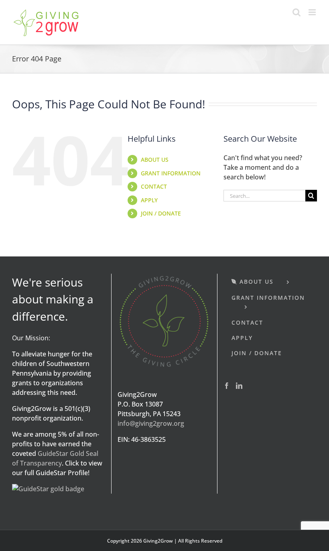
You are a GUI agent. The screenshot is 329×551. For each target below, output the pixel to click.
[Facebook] (226, 385)
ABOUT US (155, 159)
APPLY (149, 200)
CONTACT (154, 186)
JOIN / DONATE (161, 213)
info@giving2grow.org (151, 423)
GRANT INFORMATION (171, 173)
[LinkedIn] (239, 385)
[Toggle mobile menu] (313, 12)
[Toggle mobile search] (296, 12)
